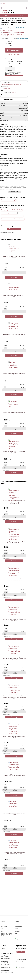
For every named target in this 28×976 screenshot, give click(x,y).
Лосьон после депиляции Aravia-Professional (12, 219)
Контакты (17, 921)
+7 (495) (8, 12)
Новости (16, 928)
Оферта (2, 931)
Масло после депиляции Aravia (9, 213)
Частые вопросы (18, 926)
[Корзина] (22, 4)
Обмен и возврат (4, 926)
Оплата (2, 923)
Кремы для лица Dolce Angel (8, 200)
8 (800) (8, 10)
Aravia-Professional (22, 38)
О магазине (3, 948)
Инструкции (17, 931)
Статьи (16, 933)
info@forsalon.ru (22, 959)
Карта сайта (17, 936)
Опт (15, 923)
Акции (2, 928)
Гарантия (3, 950)
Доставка (3, 921)
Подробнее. (14, 92)
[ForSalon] (6, 4)
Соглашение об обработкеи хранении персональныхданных (6, 934)
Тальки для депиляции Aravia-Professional (11, 216)
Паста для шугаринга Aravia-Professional (11, 210)
